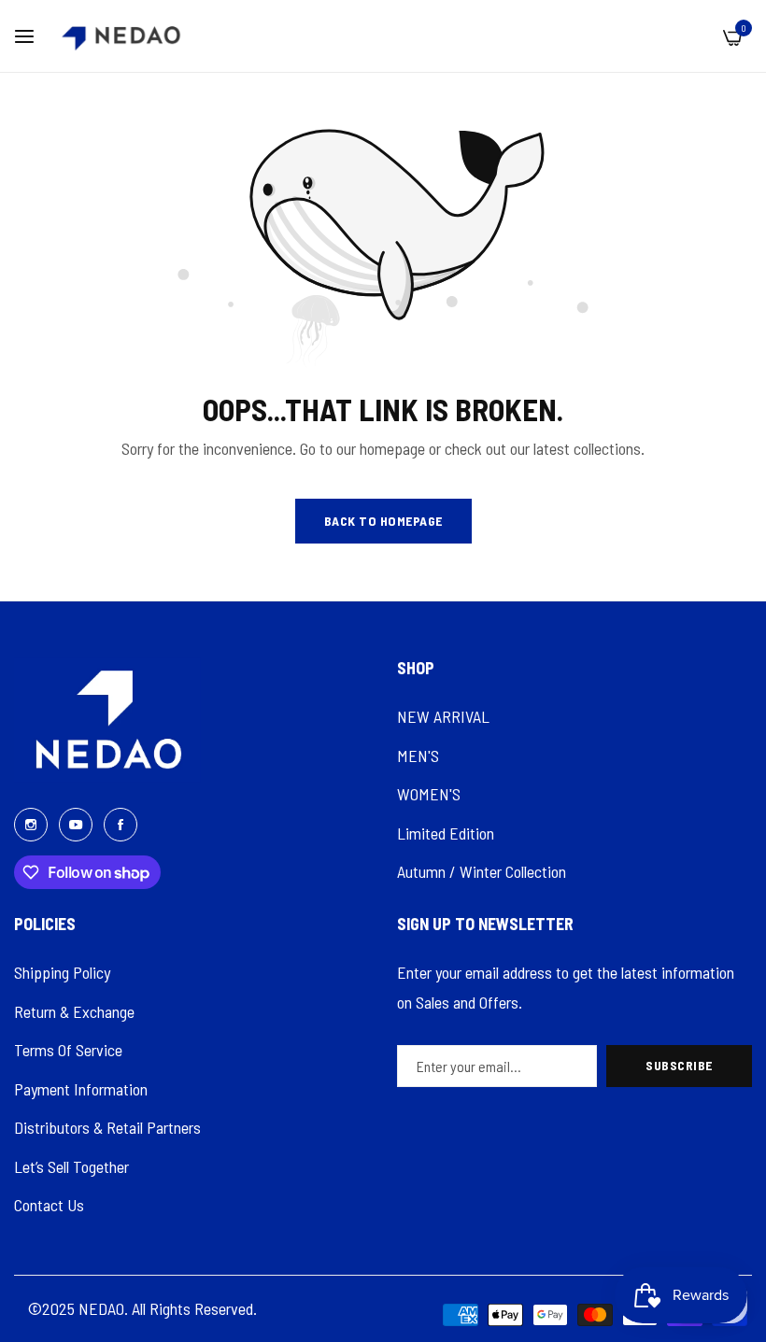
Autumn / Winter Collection (481, 871)
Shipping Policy (62, 972)
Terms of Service (68, 1049)
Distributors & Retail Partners (107, 1127)
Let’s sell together (71, 1166)
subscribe (679, 1065)
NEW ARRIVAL (443, 716)
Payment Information (81, 1089)
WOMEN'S (429, 794)
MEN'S (418, 755)
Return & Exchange (74, 1011)
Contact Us (49, 1204)
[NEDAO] (121, 36)
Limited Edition (445, 833)
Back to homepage (383, 521)
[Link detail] (31, 823)
